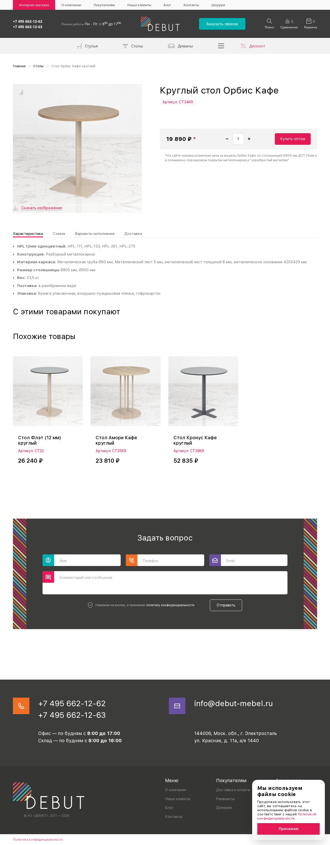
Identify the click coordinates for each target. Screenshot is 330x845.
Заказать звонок (222, 23)
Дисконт (257, 45)
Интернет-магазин (34, 5)
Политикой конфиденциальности (286, 816)
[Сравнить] (21, 92)
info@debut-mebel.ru (233, 703)
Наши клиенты (139, 5)
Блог (167, 5)
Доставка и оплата (233, 790)
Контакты (191, 5)
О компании (71, 5)
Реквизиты (225, 799)
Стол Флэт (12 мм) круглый (39, 440)
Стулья (91, 45)
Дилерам (224, 808)
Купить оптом (292, 139)
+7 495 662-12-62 (27, 21)
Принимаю (289, 829)
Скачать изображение (41, 208)
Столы (137, 45)
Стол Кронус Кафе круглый (195, 440)
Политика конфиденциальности (38, 839)
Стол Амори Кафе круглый (116, 440)
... (221, 46)
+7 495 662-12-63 (27, 26)
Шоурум (218, 5)
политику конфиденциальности (170, 605)
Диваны (185, 45)
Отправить (226, 605)
